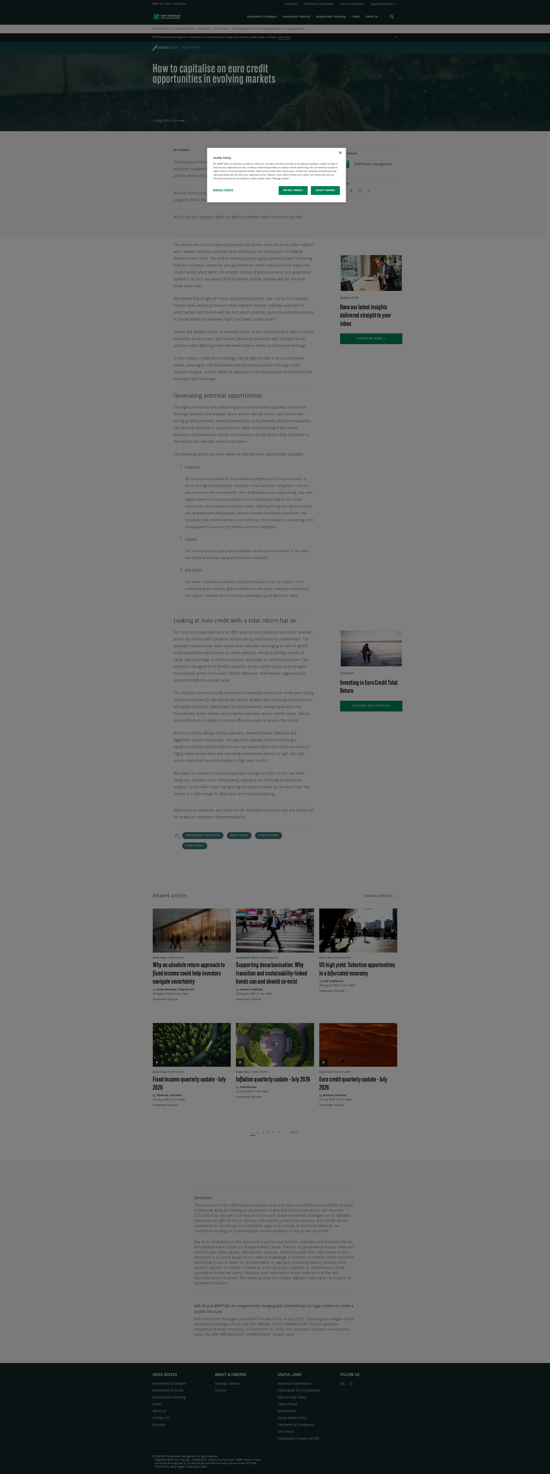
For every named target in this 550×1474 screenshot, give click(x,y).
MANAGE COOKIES (223, 190)
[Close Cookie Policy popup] (340, 152)
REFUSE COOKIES (293, 190)
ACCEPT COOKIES (325, 190)
